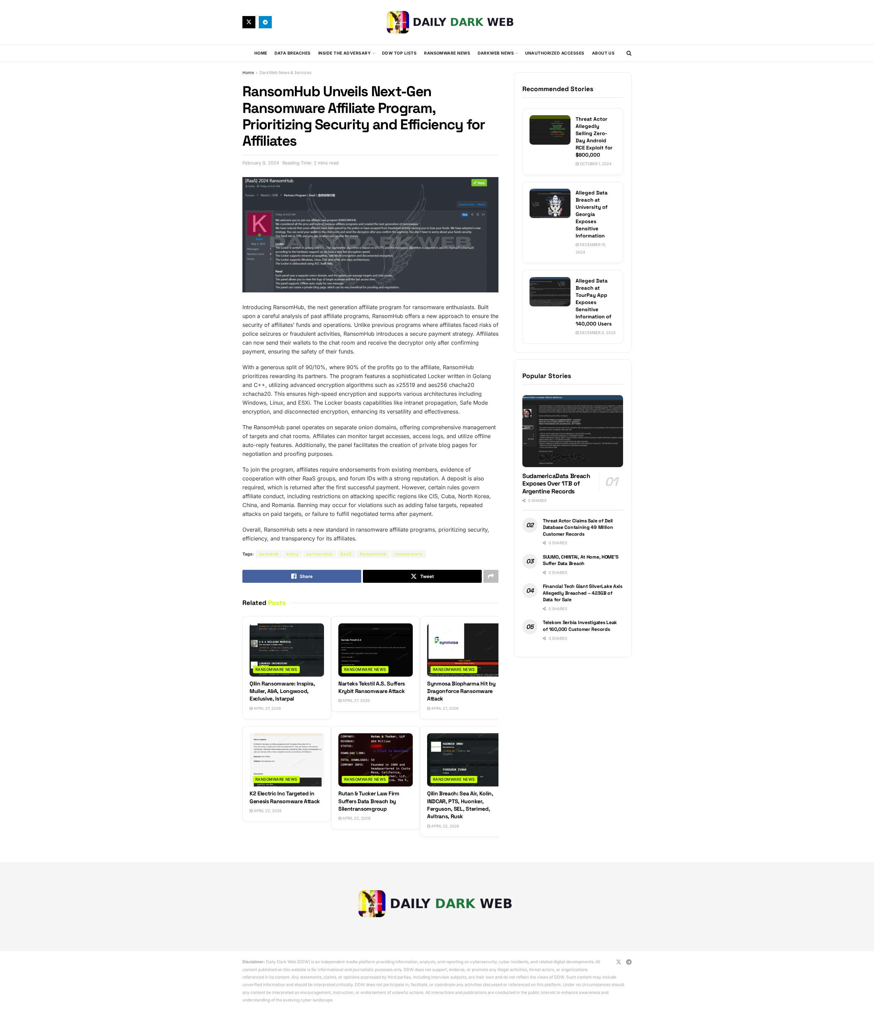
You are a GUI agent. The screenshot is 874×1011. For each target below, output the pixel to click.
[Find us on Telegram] (265, 22)
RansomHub (373, 554)
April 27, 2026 (267, 708)
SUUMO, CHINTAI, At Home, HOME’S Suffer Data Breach (580, 560)
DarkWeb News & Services (285, 72)
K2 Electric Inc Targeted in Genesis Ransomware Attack (285, 797)
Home (260, 53)
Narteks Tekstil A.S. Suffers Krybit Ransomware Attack (371, 687)
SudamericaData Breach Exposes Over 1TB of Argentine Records (556, 483)
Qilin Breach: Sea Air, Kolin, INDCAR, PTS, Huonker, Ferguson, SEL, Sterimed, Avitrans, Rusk (460, 805)
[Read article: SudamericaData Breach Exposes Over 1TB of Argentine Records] (572, 431)
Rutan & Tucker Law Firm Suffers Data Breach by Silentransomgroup (368, 801)
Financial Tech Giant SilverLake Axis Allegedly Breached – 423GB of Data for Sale (582, 593)
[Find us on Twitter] (248, 22)
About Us (603, 53)
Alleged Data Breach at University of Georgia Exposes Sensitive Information (592, 214)
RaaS (346, 554)
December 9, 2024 (597, 332)
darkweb (269, 554)
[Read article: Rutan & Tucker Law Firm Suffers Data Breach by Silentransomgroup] (375, 759)
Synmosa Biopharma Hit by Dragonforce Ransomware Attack (461, 691)
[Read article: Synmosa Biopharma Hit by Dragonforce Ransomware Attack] (464, 650)
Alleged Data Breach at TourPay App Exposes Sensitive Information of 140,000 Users (594, 302)
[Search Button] (629, 53)
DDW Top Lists (399, 53)
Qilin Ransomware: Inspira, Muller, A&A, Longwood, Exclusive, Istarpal (282, 691)
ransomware (408, 554)
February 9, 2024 (260, 162)
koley (292, 554)
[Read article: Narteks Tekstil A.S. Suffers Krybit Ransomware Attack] (375, 650)
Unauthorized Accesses (554, 53)
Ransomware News (447, 53)
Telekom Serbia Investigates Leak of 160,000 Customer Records (580, 625)
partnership (320, 554)
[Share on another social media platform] (490, 576)
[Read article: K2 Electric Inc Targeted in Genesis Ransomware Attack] (287, 759)
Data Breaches (292, 53)
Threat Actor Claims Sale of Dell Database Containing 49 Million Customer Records (578, 527)
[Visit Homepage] (452, 22)
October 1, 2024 (595, 163)
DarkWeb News (496, 53)
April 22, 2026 (267, 810)
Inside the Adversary (344, 53)
